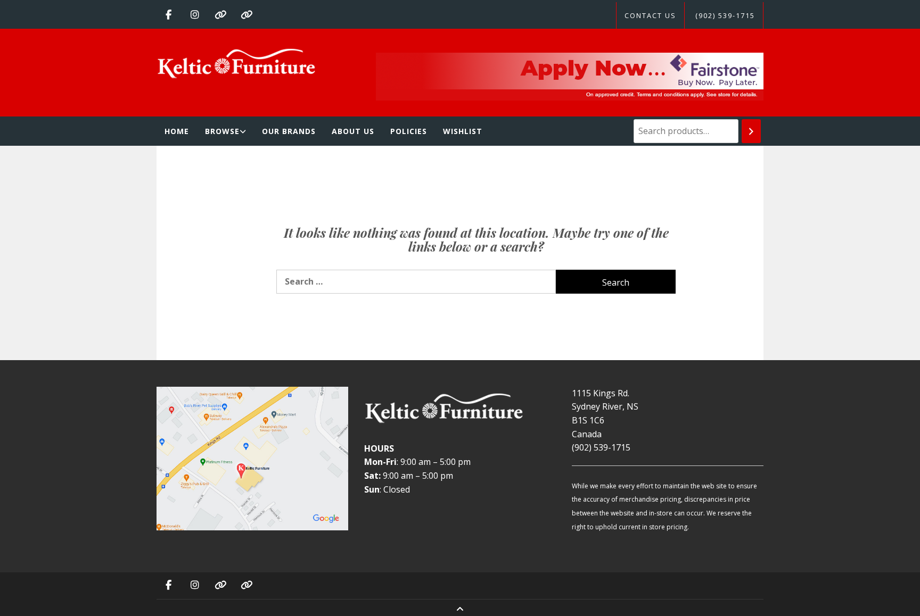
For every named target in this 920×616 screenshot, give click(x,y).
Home (177, 131)
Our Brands (289, 131)
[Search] (751, 131)
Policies (408, 131)
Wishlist (462, 131)
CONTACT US (650, 15)
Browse (222, 131)
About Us (353, 131)
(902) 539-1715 (725, 15)
